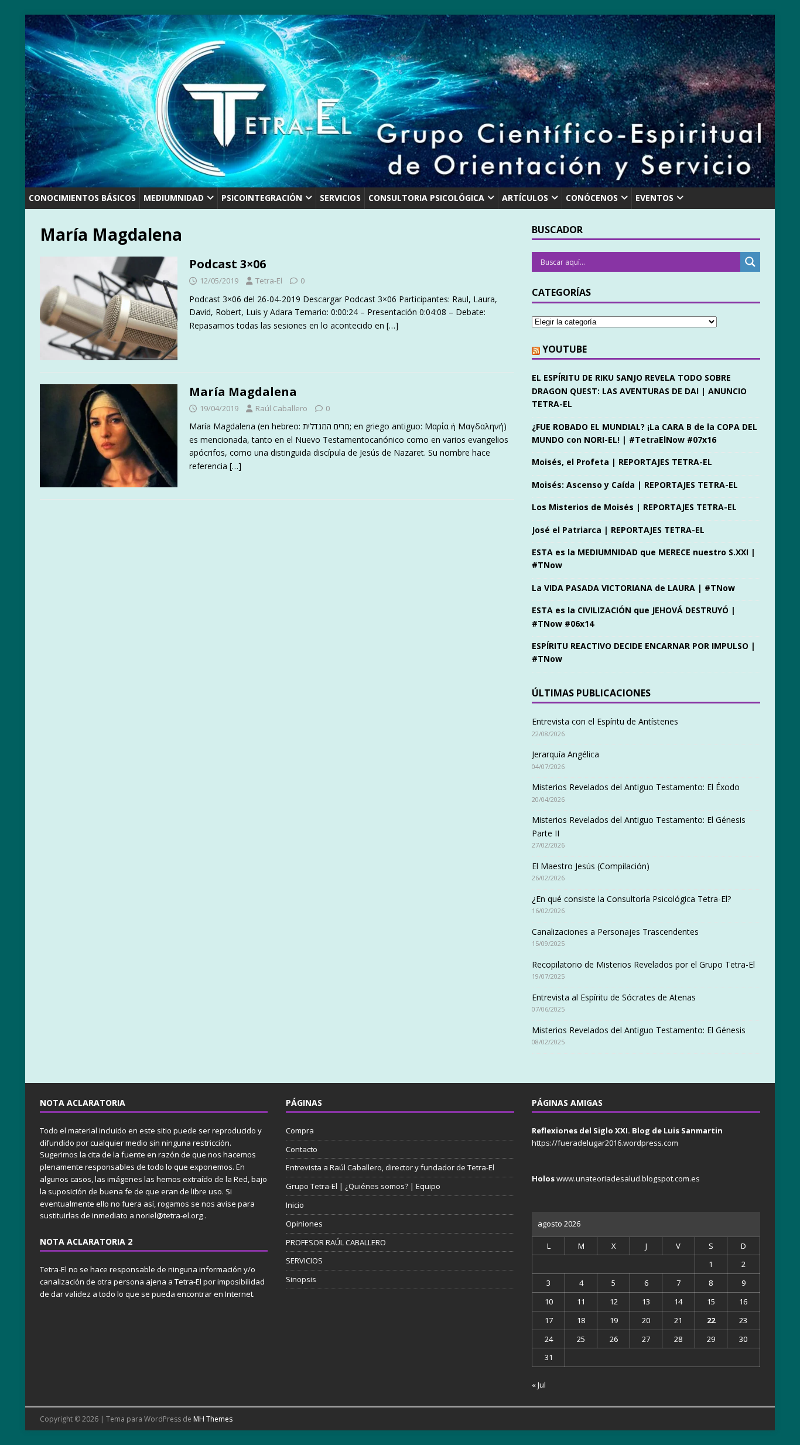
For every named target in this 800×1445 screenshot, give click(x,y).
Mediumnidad (173, 197)
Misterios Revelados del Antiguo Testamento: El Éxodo (636, 786)
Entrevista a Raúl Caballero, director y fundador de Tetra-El (390, 1167)
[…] (392, 325)
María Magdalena (243, 391)
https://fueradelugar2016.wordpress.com (605, 1142)
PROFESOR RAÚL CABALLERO (336, 1242)
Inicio (295, 1205)
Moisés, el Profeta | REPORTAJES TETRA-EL (622, 461)
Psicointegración (261, 197)
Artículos (525, 197)
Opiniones (304, 1223)
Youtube (564, 349)
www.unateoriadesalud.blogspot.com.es (628, 1178)
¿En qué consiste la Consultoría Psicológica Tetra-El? (631, 898)
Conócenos (592, 197)
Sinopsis (301, 1279)
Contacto (301, 1149)
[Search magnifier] (750, 262)
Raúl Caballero (281, 408)
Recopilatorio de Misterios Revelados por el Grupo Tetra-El (643, 964)
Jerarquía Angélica (565, 754)
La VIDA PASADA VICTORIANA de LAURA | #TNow (633, 587)
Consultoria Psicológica (426, 197)
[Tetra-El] (400, 180)
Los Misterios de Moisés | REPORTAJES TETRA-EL (634, 507)
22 (711, 1320)
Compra (300, 1130)
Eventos (654, 197)
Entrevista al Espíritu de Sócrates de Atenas (614, 997)
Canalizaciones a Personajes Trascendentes (615, 931)
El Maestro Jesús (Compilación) (590, 866)
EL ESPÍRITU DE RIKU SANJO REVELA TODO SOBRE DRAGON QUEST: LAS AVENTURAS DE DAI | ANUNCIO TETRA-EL (639, 390)
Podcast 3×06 (227, 264)
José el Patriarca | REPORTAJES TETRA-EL (618, 529)
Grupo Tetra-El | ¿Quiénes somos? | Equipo (363, 1186)
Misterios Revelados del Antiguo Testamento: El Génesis (639, 1030)
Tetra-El (268, 280)
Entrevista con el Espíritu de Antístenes (605, 721)
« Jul (539, 1384)
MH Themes (213, 1419)
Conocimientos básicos (82, 197)
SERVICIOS (340, 197)
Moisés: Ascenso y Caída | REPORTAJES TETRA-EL (635, 484)
